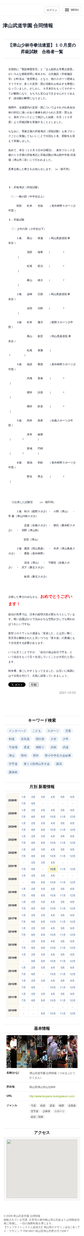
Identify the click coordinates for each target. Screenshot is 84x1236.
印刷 (34, 684)
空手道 (13, 763)
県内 (24, 755)
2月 (33, 797)
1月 (24, 797)
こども (36, 730)
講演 (59, 763)
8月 (33, 803)
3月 (43, 797)
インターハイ (17, 730)
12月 (72, 816)
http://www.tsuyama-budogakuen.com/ (52, 1096)
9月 (43, 816)
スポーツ (53, 730)
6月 (72, 797)
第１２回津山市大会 (37, 763)
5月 (63, 797)
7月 (24, 803)
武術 (53, 747)
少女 (53, 739)
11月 (63, 816)
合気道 (25, 739)
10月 (53, 816)
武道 (66, 747)
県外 (36, 755)
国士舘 (40, 739)
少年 (66, 739)
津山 (12, 755)
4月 (53, 797)
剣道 (12, 739)
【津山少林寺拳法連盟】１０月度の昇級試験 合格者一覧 (42, 48)
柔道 (27, 747)
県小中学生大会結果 (58, 755)
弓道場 (13, 747)
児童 (68, 730)
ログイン (52, 10)
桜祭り (40, 747)
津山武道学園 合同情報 (28, 25)
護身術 (13, 772)
